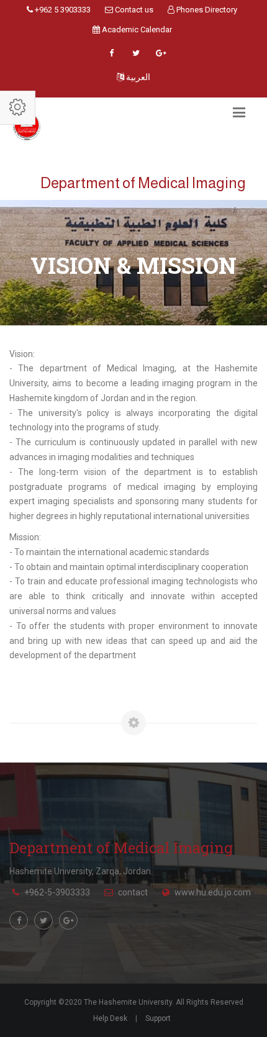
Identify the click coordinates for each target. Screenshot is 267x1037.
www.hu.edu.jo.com (212, 892)
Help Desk (110, 1018)
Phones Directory (205, 9)
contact (133, 892)
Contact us (133, 9)
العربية (137, 77)
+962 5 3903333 (62, 9)
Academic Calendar (136, 29)
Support (158, 1018)
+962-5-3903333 (57, 892)
